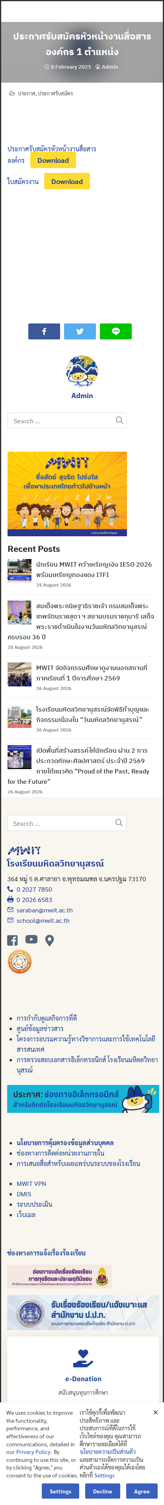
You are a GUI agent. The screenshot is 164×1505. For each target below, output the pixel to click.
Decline (102, 1491)
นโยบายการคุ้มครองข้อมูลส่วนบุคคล (65, 1142)
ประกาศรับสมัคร (55, 93)
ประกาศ (26, 93)
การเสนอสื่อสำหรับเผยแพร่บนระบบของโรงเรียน (78, 1163)
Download (53, 160)
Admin (110, 66)
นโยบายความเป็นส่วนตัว (108, 1451)
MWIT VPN (31, 1183)
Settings (104, 1475)
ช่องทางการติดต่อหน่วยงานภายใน (60, 1153)
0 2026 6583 (33, 899)
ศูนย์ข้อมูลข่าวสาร (40, 1028)
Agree (142, 1491)
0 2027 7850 (33, 889)
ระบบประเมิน (34, 1204)
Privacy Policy (33, 1451)
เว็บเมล (26, 1214)
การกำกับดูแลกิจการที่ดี (47, 1018)
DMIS (24, 1194)
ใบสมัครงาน (23, 181)
